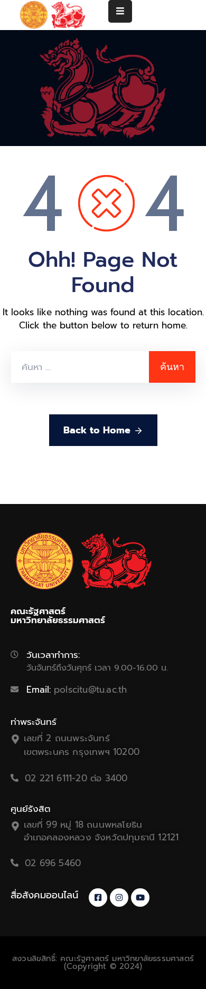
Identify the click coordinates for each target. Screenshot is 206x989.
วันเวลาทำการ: (53, 655)
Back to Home (96, 430)
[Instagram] (119, 897)
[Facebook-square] (98, 897)
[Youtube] (140, 897)
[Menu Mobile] (120, 11)
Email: (76, 689)
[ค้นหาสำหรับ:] (80, 367)
